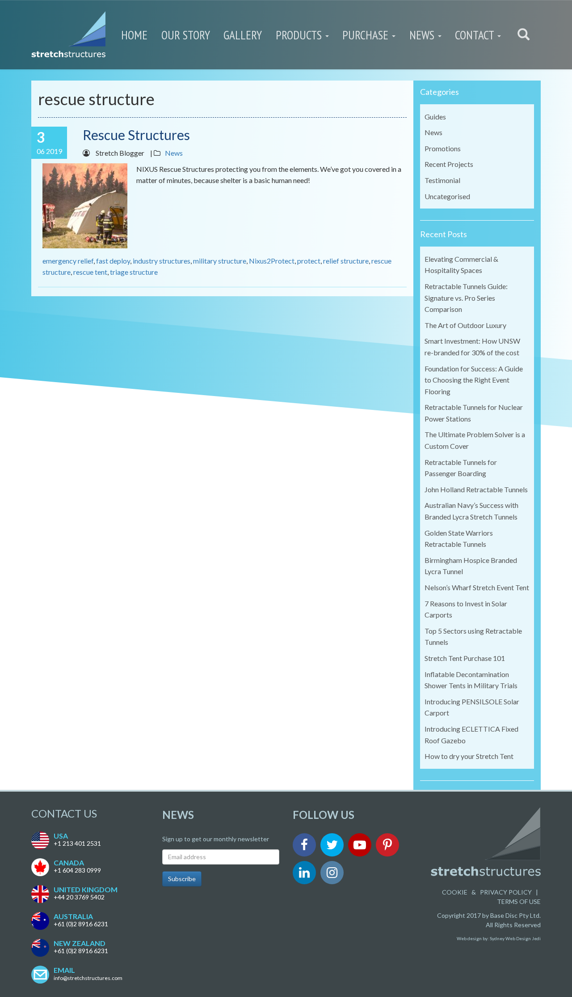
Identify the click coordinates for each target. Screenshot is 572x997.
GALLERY (242, 35)
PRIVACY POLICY (506, 892)
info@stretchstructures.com (88, 978)
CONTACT (475, 35)
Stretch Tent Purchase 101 (465, 658)
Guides (435, 116)
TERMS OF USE (519, 901)
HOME (134, 35)
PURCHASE (366, 35)
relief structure (346, 260)
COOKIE (454, 892)
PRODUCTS (300, 35)
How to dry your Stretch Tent (469, 756)
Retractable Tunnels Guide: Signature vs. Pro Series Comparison (466, 297)
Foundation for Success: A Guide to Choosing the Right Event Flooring (474, 380)
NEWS (423, 35)
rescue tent (90, 272)
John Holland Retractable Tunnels (476, 489)
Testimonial (442, 180)
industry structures (161, 260)
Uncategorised (447, 196)
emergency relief (67, 260)
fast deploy (113, 260)
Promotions (443, 148)
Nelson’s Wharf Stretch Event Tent (477, 587)
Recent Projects (449, 164)
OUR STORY (185, 35)
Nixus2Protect (271, 260)
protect (308, 260)
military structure (219, 260)
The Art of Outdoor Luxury (465, 325)
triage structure (134, 272)
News (174, 153)
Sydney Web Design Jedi (515, 938)
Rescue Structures (136, 135)
